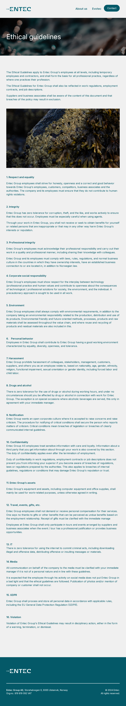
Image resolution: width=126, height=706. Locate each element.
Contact (111, 8)
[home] (18, 8)
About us (81, 8)
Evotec (96, 8)
